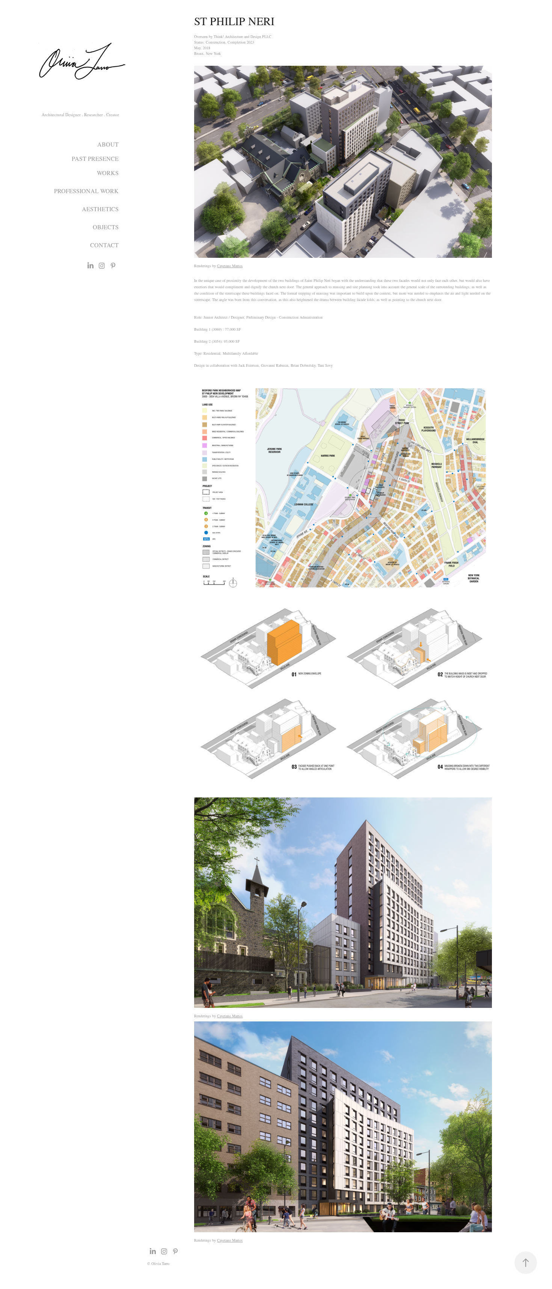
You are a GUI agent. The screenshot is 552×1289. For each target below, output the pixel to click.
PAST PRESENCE (95, 158)
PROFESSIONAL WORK (86, 191)
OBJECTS (106, 227)
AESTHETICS (100, 209)
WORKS (108, 173)
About (108, 144)
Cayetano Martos (230, 265)
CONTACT (104, 245)
